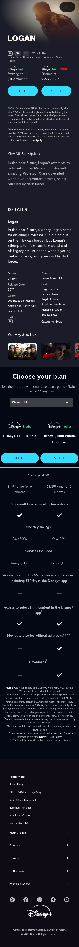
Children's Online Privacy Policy (25, 792)
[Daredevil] (56, 351)
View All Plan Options (24, 154)
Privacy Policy (16, 784)
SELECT (23, 91)
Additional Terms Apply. (29, 140)
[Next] (71, 351)
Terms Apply (13, 687)
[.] (12, 899)
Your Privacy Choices (20, 815)
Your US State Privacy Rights (24, 800)
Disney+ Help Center (50, 736)
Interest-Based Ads (19, 823)
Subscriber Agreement (21, 807)
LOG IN (67, 7)
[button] (39, 832)
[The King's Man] (22, 351)
